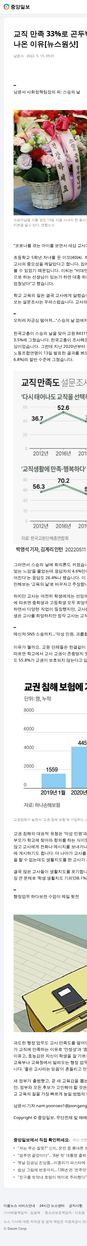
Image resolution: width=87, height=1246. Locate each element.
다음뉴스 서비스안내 (19, 1205)
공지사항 (75, 1205)
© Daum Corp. (15, 1228)
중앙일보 (20, 6)
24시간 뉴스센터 (52, 1205)
